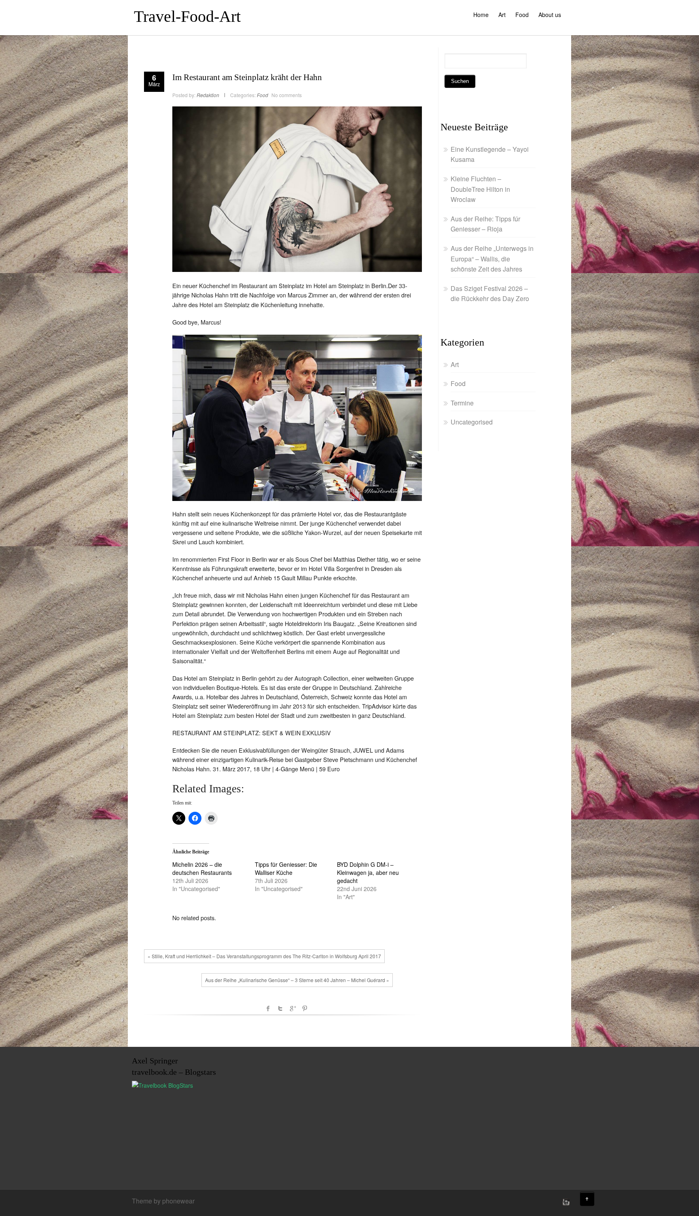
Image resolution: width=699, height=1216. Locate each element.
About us (549, 15)
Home (481, 15)
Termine (462, 402)
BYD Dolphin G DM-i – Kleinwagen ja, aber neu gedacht (368, 872)
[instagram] (565, 1202)
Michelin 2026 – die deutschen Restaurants (202, 868)
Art (502, 15)
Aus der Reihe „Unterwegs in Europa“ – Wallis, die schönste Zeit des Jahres (492, 259)
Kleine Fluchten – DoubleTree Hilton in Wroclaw (480, 189)
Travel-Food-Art (187, 16)
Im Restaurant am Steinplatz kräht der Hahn (247, 77)
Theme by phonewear (163, 1200)
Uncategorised (472, 422)
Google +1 (292, 1008)
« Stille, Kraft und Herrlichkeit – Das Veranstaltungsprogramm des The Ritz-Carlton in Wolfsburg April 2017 (264, 956)
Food (522, 15)
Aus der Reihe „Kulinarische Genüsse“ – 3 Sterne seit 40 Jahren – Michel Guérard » (297, 979)
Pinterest (305, 1008)
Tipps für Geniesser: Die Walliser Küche (286, 868)
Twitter (280, 1008)
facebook (268, 1008)
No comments (286, 94)
